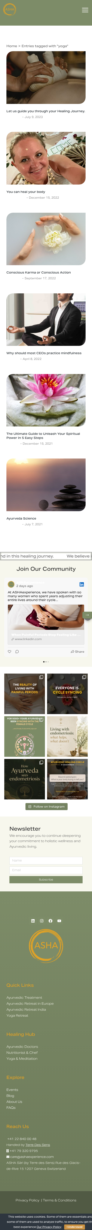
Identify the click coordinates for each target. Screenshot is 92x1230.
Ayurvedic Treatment (24, 998)
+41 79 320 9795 (24, 1151)
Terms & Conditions (59, 1200)
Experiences (15, 197)
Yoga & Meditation (21, 1059)
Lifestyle (12, 359)
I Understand (74, 1227)
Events (12, 1090)
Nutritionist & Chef (22, 1053)
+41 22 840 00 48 (21, 1139)
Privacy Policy (27, 1200)
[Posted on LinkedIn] (81, 584)
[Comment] (16, 652)
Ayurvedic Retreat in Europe (30, 1003)
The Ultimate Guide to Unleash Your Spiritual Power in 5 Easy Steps (43, 436)
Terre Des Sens (37, 1145)
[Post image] (46, 77)
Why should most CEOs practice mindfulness (44, 353)
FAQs (11, 1108)
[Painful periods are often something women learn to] (67, 779)
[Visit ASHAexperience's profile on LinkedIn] (11, 584)
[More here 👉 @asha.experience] (24, 779)
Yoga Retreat (17, 1015)
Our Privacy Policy (49, 1227)
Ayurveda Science (21, 518)
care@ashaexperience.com (31, 1157)
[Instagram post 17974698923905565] (67, 736)
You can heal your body (25, 192)
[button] (4, 617)
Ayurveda (13, 117)
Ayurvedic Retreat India (26, 1009)
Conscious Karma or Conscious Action (38, 272)
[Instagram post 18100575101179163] (24, 736)
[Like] (10, 652)
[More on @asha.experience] (67, 694)
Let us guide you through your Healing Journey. (45, 111)
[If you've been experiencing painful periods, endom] (24, 694)
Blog (10, 1096)
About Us (14, 1102)
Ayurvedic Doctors (22, 1047)
